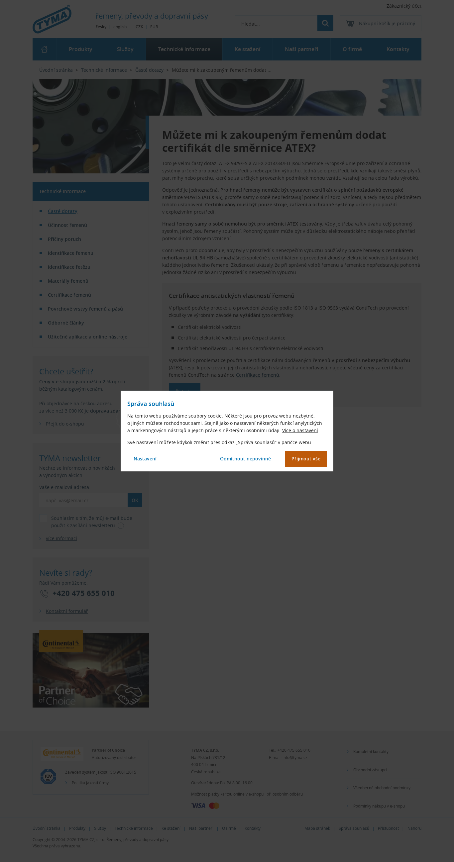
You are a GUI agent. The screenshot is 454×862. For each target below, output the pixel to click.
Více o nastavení (300, 430)
